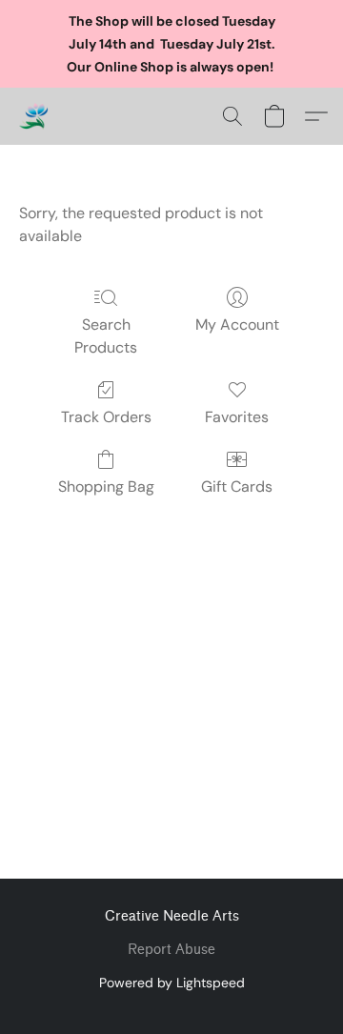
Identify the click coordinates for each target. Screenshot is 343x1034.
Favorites (237, 417)
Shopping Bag (106, 486)
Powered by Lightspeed (172, 982)
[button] (34, 116)
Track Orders (106, 417)
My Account (237, 324)
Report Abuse (171, 950)
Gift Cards (236, 486)
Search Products (105, 335)
